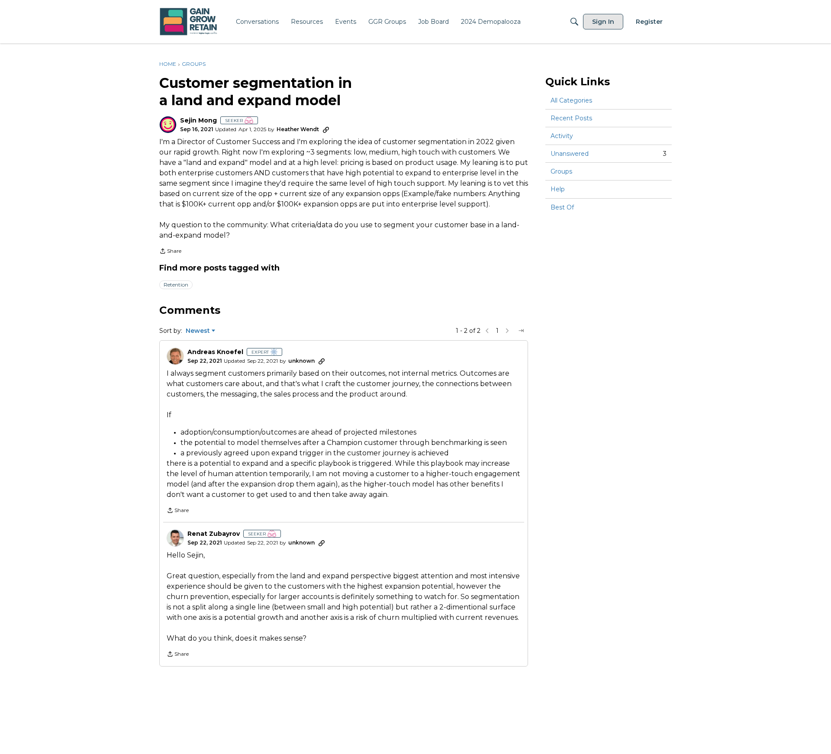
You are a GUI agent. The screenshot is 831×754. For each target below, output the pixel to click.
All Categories (571, 100)
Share (170, 252)
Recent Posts (571, 118)
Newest (198, 331)
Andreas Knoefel (215, 352)
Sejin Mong (198, 120)
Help (558, 189)
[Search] (574, 21)
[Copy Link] (326, 129)
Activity (562, 136)
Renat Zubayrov (213, 534)
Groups (561, 171)
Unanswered (609, 154)
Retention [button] (176, 284)
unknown (301, 361)
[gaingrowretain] (189, 21)
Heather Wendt (298, 129)
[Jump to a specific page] (521, 331)
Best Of (562, 207)
